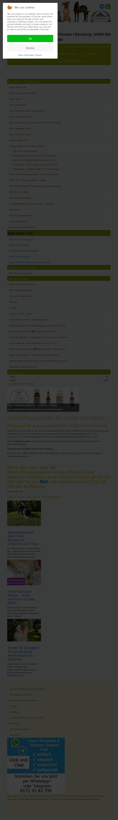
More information (26, 55)
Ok (30, 38)
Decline (30, 48)
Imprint (39, 55)
